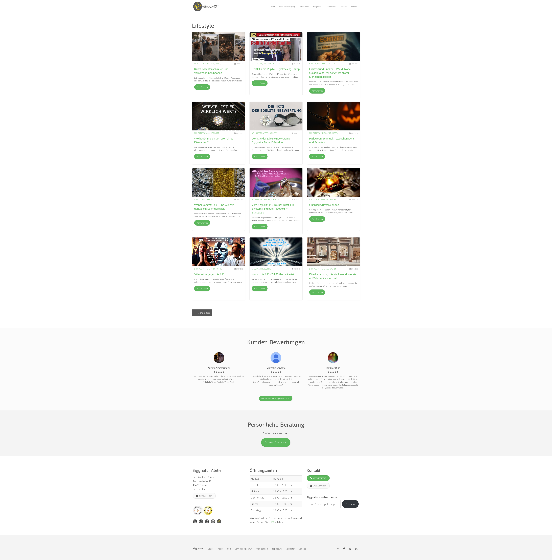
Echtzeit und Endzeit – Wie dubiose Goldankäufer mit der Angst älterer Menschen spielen (330, 73)
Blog (229, 548)
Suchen (350, 504)
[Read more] (218, 46)
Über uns (343, 6)
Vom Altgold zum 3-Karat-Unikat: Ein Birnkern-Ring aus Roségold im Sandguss (273, 208)
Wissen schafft (212, 133)
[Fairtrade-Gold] (213, 521)
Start (273, 6)
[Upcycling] (195, 521)
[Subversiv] (207, 521)
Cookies (302, 548)
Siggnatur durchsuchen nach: (324, 497)
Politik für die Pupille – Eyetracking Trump (276, 69)
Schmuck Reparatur (243, 548)
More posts (202, 312)
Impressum (277, 548)
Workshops (331, 6)
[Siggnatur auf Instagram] (338, 549)
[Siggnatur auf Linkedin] (356, 549)
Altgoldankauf (262, 548)
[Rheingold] (219, 521)
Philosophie (326, 133)
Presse (220, 548)
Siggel (210, 548)
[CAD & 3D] (201, 521)
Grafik (218, 63)
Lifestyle (313, 199)
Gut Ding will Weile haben (324, 204)
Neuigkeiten (257, 63)
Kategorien (317, 6)
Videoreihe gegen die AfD (209, 274)
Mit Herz (313, 63)
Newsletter (290, 548)
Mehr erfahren (202, 87)
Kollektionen (304, 6)
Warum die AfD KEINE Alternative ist (273, 274)
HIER (271, 522)
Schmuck (275, 199)
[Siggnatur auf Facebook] (344, 549)
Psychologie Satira (271, 63)
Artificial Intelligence (204, 63)
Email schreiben (319, 485)
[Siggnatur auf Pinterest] (349, 549)
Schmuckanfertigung (287, 6)
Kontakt (354, 6)
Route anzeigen (205, 495)
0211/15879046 (277, 442)
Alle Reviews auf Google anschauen (275, 398)
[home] (205, 3)
